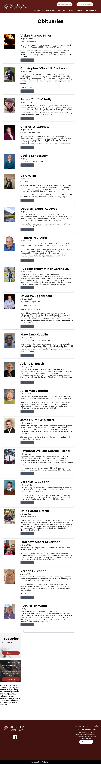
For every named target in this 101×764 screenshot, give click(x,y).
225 (69, 631)
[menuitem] (38, 10)
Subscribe (10, 653)
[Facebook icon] (15, 737)
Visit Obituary (27, 60)
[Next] (73, 631)
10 (57, 631)
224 (65, 631)
